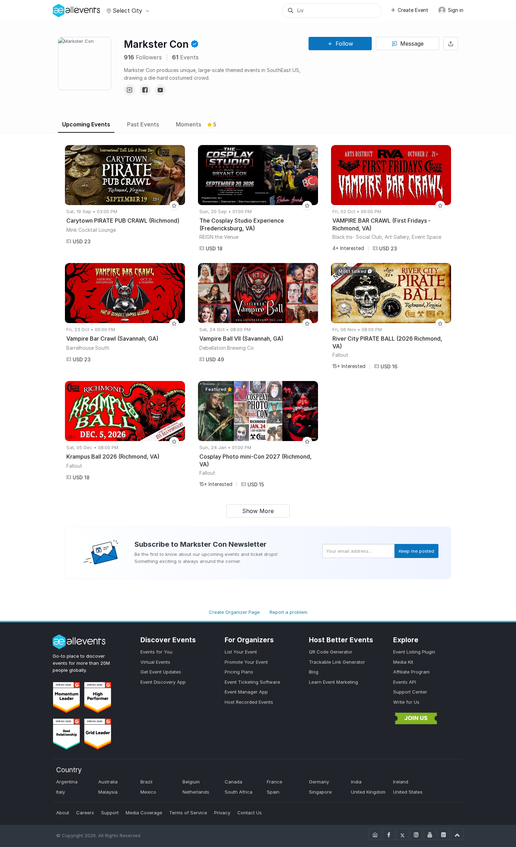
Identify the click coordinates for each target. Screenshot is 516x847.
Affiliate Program (411, 672)
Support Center (410, 692)
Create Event (413, 10)
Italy (60, 792)
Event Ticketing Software (252, 682)
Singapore (320, 792)
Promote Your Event (246, 662)
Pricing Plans (239, 672)
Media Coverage (144, 812)
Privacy (222, 812)
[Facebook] (145, 90)
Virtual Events (155, 662)
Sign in (454, 10)
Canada (233, 781)
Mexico (148, 792)
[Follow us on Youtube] (430, 834)
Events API (404, 682)
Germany (319, 781)
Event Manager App (246, 692)
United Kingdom (368, 792)
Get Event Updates (160, 672)
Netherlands (196, 792)
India (356, 781)
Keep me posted (416, 551)
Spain (273, 792)
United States (408, 792)
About (62, 812)
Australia (108, 781)
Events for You (156, 652)
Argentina (67, 781)
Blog (313, 672)
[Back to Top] (457, 834)
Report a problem (288, 612)
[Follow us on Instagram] (416, 834)
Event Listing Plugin (414, 652)
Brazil (146, 781)
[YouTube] (160, 90)
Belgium (191, 781)
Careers (85, 812)
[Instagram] (129, 90)
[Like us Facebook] (389, 834)
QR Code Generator (330, 652)
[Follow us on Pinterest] (443, 834)
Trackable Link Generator (337, 662)
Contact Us (249, 812)
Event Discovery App (163, 682)
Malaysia (108, 792)
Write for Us (406, 702)
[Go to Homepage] (375, 834)
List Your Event (241, 652)
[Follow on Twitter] (402, 834)
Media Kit (403, 662)
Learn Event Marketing (333, 682)
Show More (258, 510)
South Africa (238, 792)
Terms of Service (188, 812)
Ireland (400, 781)
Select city (127, 10)
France (274, 781)
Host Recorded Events (249, 702)
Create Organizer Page (234, 612)
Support (110, 812)
